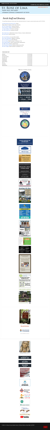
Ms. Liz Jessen (5, 41)
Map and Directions (25, 326)
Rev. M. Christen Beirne (6, 26)
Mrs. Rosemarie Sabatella (7, 45)
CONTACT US (45, 7)
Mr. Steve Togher (5, 46)
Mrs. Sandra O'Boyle (6, 42)
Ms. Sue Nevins (5, 34)
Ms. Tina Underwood (6, 30)
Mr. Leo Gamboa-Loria (6, 39)
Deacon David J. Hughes (7, 27)
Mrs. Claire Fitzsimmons (7, 38)
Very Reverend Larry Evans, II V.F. (9, 23)
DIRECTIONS (40, 7)
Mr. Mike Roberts (5, 43)
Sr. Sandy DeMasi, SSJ (6, 28)
